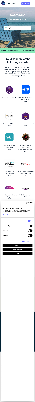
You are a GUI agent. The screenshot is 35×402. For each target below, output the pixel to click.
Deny (17, 253)
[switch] (30, 226)
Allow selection (17, 249)
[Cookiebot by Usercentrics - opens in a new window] (25, 203)
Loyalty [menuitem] (14, 3)
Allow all (17, 245)
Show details (26, 241)
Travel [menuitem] (8, 3)
